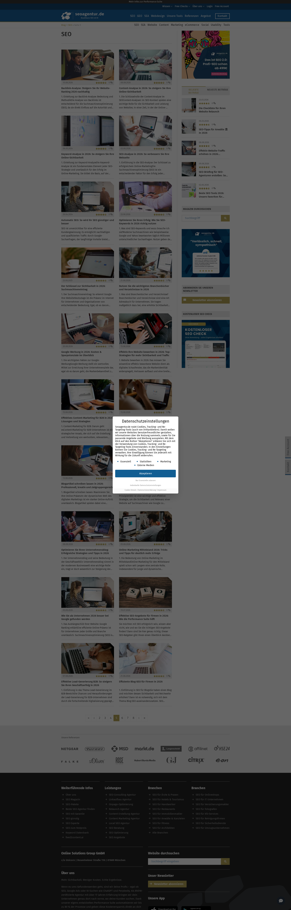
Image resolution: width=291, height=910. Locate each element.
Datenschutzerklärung (147, 490)
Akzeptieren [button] (145, 473)
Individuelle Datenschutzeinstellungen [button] (145, 485)
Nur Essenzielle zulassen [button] (146, 480)
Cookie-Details (130, 490)
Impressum (161, 490)
